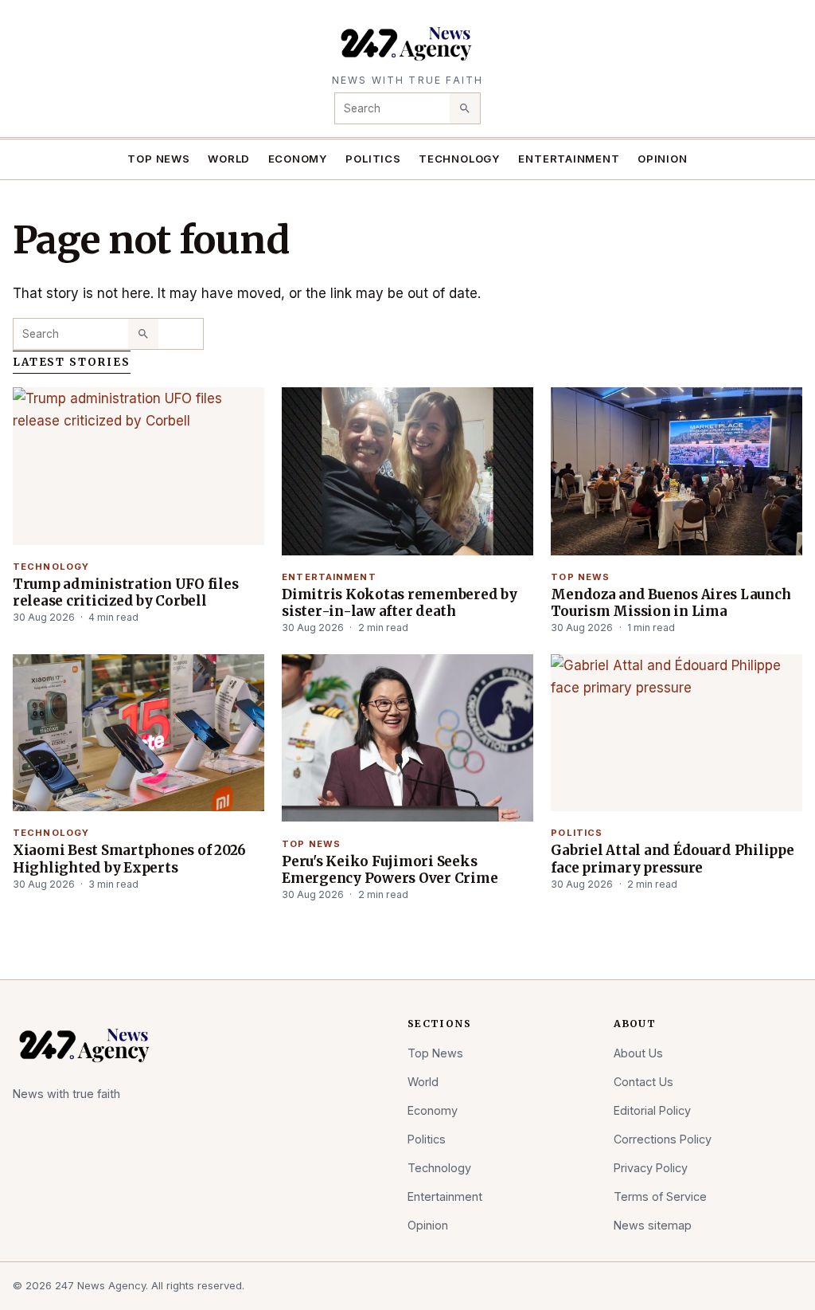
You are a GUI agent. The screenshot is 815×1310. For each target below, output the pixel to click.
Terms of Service (660, 1196)
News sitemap (653, 1225)
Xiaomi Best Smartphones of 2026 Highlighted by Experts (129, 858)
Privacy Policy (651, 1168)
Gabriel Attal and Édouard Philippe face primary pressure (672, 858)
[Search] (465, 108)
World (229, 158)
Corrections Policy (663, 1139)
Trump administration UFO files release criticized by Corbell (125, 592)
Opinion (663, 158)
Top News (158, 158)
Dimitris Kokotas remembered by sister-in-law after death (399, 603)
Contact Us (643, 1081)
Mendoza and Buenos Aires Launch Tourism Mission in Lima (670, 603)
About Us (638, 1053)
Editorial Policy (652, 1110)
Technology (460, 158)
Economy (298, 158)
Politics (372, 158)
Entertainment (568, 158)
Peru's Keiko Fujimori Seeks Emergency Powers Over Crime (389, 870)
